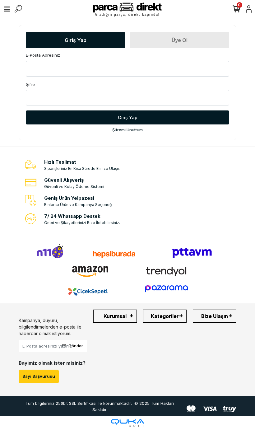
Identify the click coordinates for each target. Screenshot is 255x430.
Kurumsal (115, 316)
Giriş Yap (127, 117)
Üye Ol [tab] (180, 40)
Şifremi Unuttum (127, 129)
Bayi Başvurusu (38, 376)
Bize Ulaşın (214, 316)
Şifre (30, 84)
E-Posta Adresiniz (43, 55)
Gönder (75, 345)
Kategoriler (165, 316)
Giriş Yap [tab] (75, 40)
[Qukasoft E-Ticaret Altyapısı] (127, 423)
